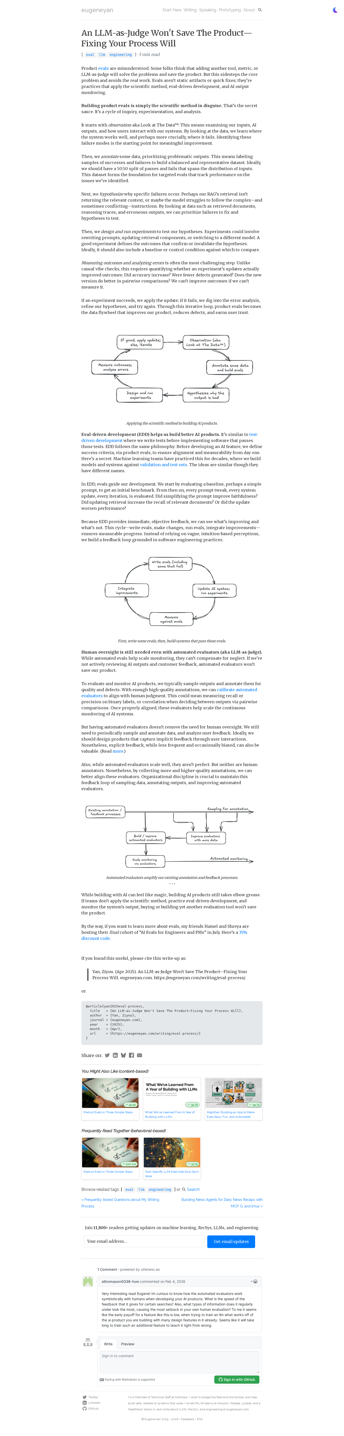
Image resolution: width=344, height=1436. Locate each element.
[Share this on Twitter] (107, 1056)
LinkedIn (94, 1403)
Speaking (207, 10)
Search (193, 1189)
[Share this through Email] (139, 1056)
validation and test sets (163, 464)
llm (102, 55)
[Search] (260, 10)
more (118, 751)
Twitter (93, 1397)
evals (103, 68)
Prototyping (230, 10)
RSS (199, 1419)
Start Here (171, 10)
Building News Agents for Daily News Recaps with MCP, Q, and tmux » (222, 1203)
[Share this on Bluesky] (123, 1056)
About (249, 10)
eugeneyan (97, 10)
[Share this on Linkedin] (115, 1056)
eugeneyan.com (237, 1409)
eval (90, 55)
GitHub (93, 1408)
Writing (190, 10)
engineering (121, 55)
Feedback (187, 1419)
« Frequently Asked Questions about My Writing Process (120, 1203)
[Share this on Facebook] (131, 1056)
